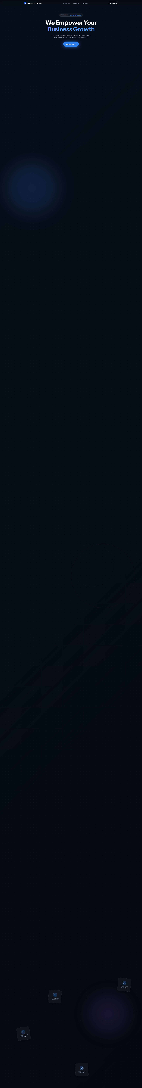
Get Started (71, 44)
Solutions (76, 3)
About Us (85, 3)
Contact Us (113, 3)
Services (66, 3)
